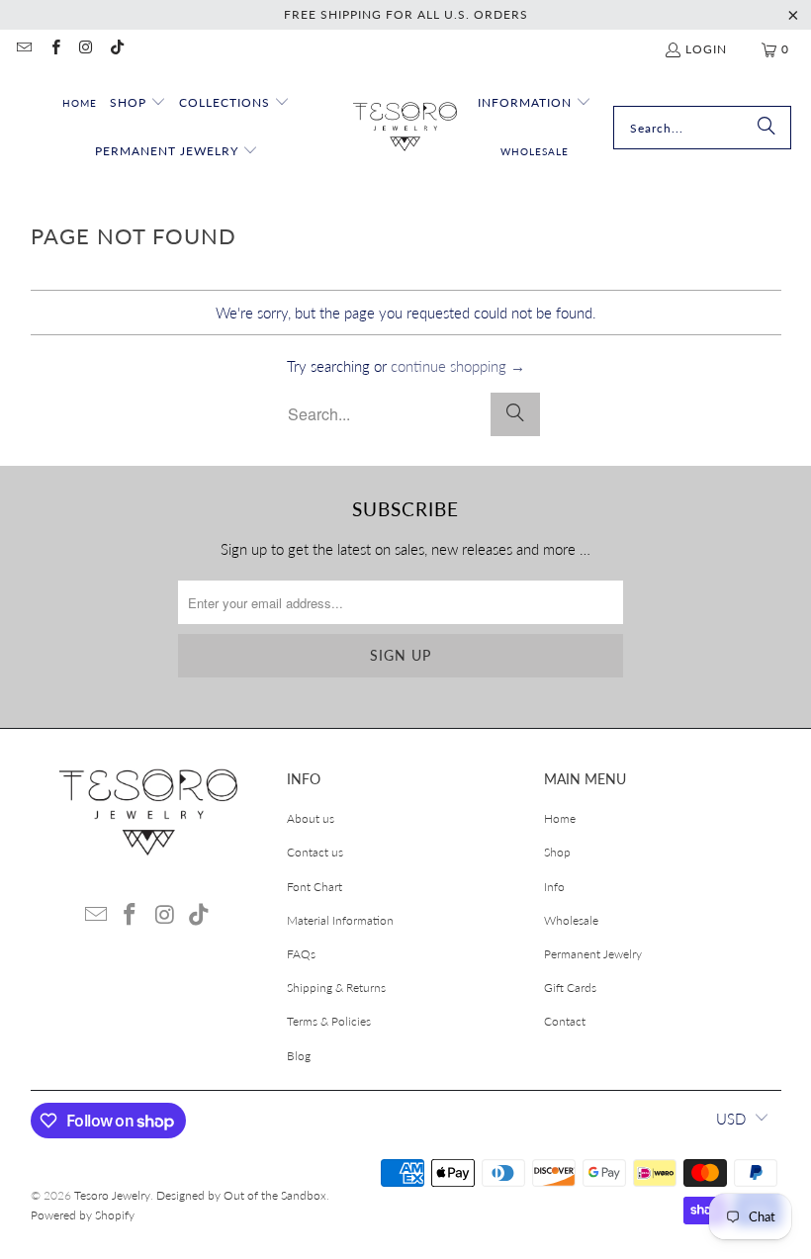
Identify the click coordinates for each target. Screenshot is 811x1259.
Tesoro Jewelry (112, 1195)
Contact (565, 1021)
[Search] (766, 127)
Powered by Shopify (83, 1215)
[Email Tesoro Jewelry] (23, 49)
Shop (557, 852)
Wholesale (571, 920)
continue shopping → (458, 366)
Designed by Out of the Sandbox (241, 1195)
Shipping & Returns (336, 987)
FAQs (301, 953)
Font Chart (314, 886)
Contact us (315, 852)
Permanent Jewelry (593, 953)
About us (310, 818)
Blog (299, 1055)
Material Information (340, 920)
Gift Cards (570, 987)
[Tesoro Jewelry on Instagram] (85, 49)
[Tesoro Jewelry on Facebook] (53, 49)
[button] (138, 103)
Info (554, 886)
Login (706, 49)
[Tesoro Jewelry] (405, 128)
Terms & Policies (329, 1021)
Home (560, 818)
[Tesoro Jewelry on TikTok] (116, 49)
